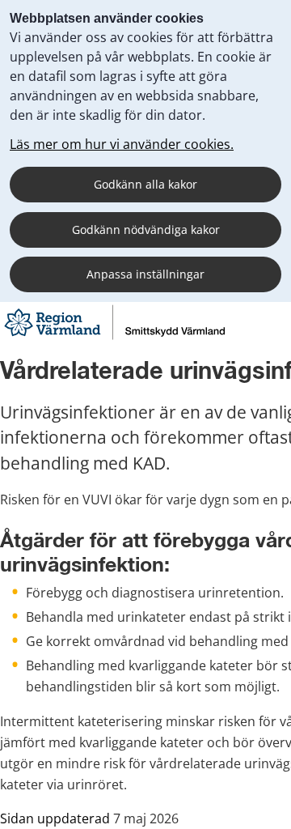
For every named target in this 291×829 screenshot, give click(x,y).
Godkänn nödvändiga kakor (146, 229)
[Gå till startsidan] (114, 338)
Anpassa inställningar (145, 274)
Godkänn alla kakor (145, 184)
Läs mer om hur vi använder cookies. (122, 144)
